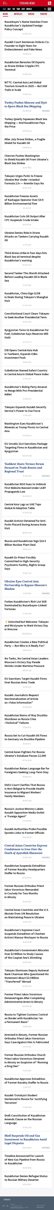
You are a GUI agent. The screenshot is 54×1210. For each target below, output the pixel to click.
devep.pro (40, 1207)
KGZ (9, 9)
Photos (43, 14)
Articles (18, 14)
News (5, 14)
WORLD (29, 9)
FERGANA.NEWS (27, 3)
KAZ (4, 9)
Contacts (7, 1199)
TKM (18, 9)
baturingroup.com (17, 1207)
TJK (13, 9)
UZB (23, 9)
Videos (31, 14)
